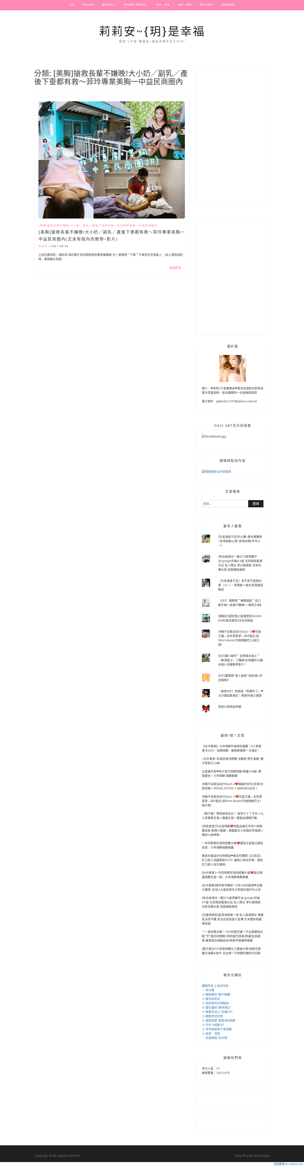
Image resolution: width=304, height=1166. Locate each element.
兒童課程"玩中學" (217, 1037)
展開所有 (207, 985)
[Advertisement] (232, 138)
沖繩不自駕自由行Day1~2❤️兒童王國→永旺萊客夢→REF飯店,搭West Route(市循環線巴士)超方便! (232, 801)
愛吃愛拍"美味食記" (218, 1007)
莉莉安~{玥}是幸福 (152, 31)
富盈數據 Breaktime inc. (289, 1164)
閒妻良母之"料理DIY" (219, 1011)
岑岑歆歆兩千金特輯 (219, 1029)
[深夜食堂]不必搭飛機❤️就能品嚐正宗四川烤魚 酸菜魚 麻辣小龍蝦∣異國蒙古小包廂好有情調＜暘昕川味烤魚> (232, 830)
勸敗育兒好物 (214, 1016)
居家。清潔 (184, 5)
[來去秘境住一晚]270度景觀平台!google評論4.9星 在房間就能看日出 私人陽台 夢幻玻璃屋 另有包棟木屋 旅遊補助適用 (231, 902)
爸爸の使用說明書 (229, 706)
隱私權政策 (228, 5)
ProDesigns (262, 1155)
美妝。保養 (163, 5)
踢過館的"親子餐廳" (218, 994)
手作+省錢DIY (215, 1024)
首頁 (72, 5)
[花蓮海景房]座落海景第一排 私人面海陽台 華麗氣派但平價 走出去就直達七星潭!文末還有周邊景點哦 (232, 919)
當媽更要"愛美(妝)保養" (221, 1020)
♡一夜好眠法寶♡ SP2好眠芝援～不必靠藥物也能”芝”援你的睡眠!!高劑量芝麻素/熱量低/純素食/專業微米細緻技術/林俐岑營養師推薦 (232, 936)
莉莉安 (43, 246)
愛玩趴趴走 (108, 5)
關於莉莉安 (206, 5)
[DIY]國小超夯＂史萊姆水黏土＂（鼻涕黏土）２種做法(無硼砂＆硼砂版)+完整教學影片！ (240, 660)
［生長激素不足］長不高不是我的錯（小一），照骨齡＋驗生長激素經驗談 (240, 585)
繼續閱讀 (177, 267)
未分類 (210, 990)
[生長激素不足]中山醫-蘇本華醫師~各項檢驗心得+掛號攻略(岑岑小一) (240, 541)
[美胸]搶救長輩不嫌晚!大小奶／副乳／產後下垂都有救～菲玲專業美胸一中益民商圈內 (97, 225)
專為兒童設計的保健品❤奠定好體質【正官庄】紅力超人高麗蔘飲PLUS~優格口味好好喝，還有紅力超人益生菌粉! (232, 860)
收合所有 (223, 985)
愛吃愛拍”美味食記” (136, 5)
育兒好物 (88, 5)
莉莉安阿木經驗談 (217, 1003)
